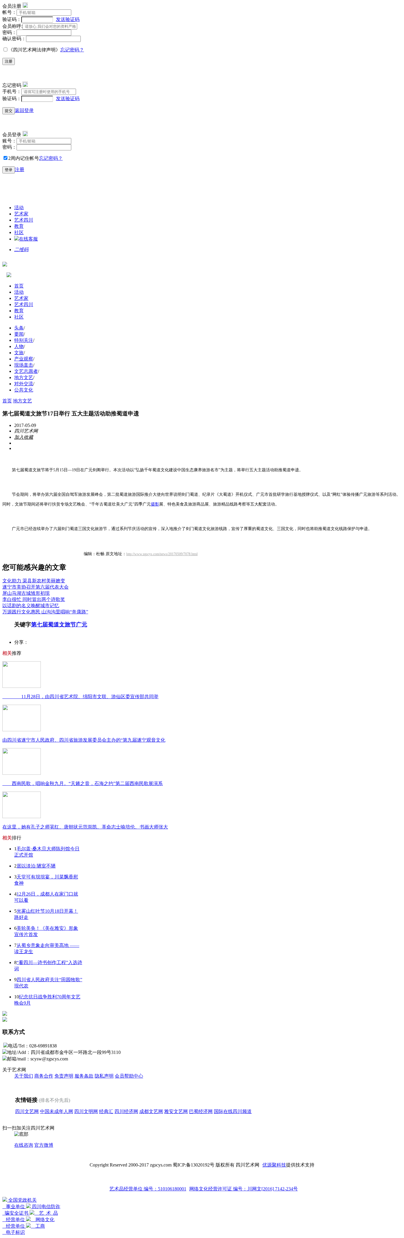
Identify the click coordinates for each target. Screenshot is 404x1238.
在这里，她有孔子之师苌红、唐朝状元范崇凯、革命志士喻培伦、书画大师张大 (85, 826)
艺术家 (21, 213)
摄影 (155, 504)
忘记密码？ (72, 49)
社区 (19, 232)
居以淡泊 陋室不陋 (36, 865)
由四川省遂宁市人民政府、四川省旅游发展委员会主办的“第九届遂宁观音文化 (83, 740)
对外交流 (23, 383)
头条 (19, 327)
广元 (81, 624)
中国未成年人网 (56, 1111)
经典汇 (106, 1111)
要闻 (19, 334)
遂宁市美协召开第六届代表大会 (35, 586)
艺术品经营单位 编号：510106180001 (147, 1188)
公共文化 (23, 389)
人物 (19, 346)
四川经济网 (126, 1111)
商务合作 (43, 1075)
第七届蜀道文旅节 (53, 624)
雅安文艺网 (176, 1111)
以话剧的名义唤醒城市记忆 (30, 605)
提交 (8, 110)
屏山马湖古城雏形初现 (26, 593)
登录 (8, 170)
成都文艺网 (151, 1111)
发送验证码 (68, 19)
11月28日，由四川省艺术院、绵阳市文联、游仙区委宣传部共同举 (80, 696)
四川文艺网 (27, 1111)
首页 (19, 285)
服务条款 (84, 1075)
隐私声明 (104, 1075)
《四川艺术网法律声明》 (34, 49)
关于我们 (23, 1075)
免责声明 (63, 1075)
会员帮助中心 (129, 1075)
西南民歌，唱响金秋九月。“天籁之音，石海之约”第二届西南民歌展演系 (82, 783)
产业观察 (23, 358)
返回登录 (24, 110)
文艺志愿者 (26, 371)
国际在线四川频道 (233, 1111)
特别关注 (23, 340)
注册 (8, 61)
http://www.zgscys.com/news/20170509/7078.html (162, 554)
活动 (19, 207)
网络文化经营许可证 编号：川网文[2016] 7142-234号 (243, 1188)
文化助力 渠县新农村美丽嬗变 (33, 580)
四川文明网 (86, 1111)
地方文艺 (23, 377)
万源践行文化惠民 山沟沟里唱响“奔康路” (45, 611)
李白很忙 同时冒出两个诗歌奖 (33, 599)
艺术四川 (23, 219)
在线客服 (28, 238)
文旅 (19, 352)
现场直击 (23, 365)
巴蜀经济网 (201, 1111)
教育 (19, 226)
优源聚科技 (274, 1164)
